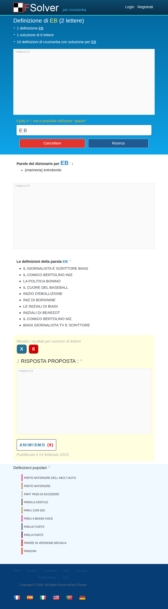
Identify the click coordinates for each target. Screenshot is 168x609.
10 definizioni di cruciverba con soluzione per (56, 42)
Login (129, 7)
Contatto (81, 570)
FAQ (66, 577)
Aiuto (66, 570)
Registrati (145, 7)
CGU (17, 570)
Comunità (50, 570)
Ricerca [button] (118, 143)
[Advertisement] (84, 83)
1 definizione (30, 28)
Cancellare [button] (52, 143)
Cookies (32, 570)
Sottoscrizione (47, 577)
